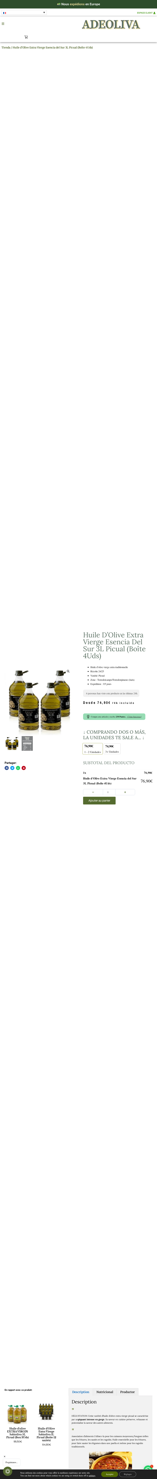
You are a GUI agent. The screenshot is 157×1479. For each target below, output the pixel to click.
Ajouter (17, 1448)
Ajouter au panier (99, 800)
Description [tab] (80, 1392)
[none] (24, 12)
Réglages (128, 1474)
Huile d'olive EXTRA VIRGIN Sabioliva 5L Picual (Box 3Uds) (17, 1433)
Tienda (6, 47)
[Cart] (26, 37)
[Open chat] (7, 1471)
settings (92, 1475)
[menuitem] (24, 12)
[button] (68, 671)
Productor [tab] (127, 1392)
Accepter (109, 1474)
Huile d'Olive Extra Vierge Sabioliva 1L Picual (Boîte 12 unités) (46, 1434)
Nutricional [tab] (104, 1392)
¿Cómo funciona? (134, 716)
